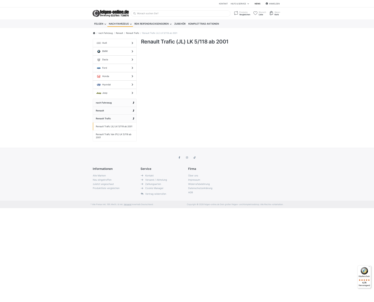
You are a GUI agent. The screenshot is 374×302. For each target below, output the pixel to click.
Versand (127, 204)
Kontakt (223, 3)
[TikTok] (194, 157)
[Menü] (369, 267)
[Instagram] (187, 157)
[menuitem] (100, 23)
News (257, 3)
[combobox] (180, 13)
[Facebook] (179, 157)
